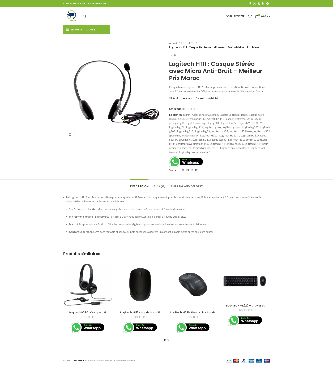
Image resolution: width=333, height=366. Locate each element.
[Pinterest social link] (259, 3)
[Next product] (179, 55)
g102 (250, 118)
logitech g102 (250, 127)
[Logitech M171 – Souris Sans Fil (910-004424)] (140, 284)
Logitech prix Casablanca (234, 147)
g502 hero (194, 123)
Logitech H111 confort (241, 139)
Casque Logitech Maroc (233, 114)
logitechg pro (187, 152)
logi (204, 123)
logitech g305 (220, 131)
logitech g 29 (176, 127)
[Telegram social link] (267, 3)
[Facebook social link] (250, 3)
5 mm (187, 114)
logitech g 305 (194, 127)
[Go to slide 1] (165, 340)
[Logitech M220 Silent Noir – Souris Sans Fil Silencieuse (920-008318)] (192, 284)
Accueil (173, 43)
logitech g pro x (232, 127)
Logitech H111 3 (229, 135)
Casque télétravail (235, 118)
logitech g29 (202, 131)
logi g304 (213, 123)
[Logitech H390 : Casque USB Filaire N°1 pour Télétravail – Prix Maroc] (87, 284)
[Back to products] (175, 55)
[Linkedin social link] (263, 3)
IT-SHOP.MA (77, 360)
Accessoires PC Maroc (205, 114)
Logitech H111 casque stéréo (209, 139)
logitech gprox (189, 135)
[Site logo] (71, 15)
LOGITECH (187, 43)
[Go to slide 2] (168, 340)
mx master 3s (204, 152)
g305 (183, 123)
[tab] (139, 184)
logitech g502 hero (241, 131)
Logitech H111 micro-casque (226, 143)
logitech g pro (213, 127)
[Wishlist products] (249, 16)
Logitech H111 (208, 135)
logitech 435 (228, 123)
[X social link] (254, 3)
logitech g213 (185, 131)
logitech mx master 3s (205, 147)
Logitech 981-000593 (250, 123)
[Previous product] (171, 55)
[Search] (84, 16)
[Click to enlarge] (70, 134)
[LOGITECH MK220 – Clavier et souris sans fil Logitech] (245, 281)
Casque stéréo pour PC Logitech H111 (200, 118)
